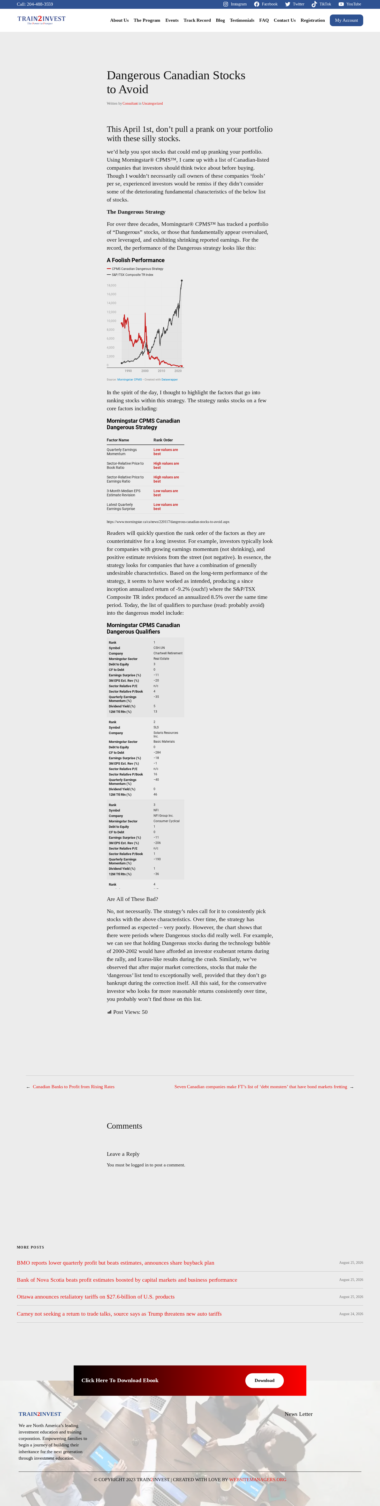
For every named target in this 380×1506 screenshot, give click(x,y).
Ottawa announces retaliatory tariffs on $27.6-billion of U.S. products (96, 1297)
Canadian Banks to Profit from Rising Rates (74, 1086)
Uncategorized (152, 103)
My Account (346, 20)
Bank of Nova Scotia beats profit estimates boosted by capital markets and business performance (127, 1280)
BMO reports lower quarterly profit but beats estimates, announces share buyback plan (115, 1263)
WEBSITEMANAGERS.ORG (257, 1479)
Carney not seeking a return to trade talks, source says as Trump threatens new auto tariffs (119, 1314)
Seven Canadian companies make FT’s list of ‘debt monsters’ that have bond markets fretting (260, 1086)
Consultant (130, 103)
